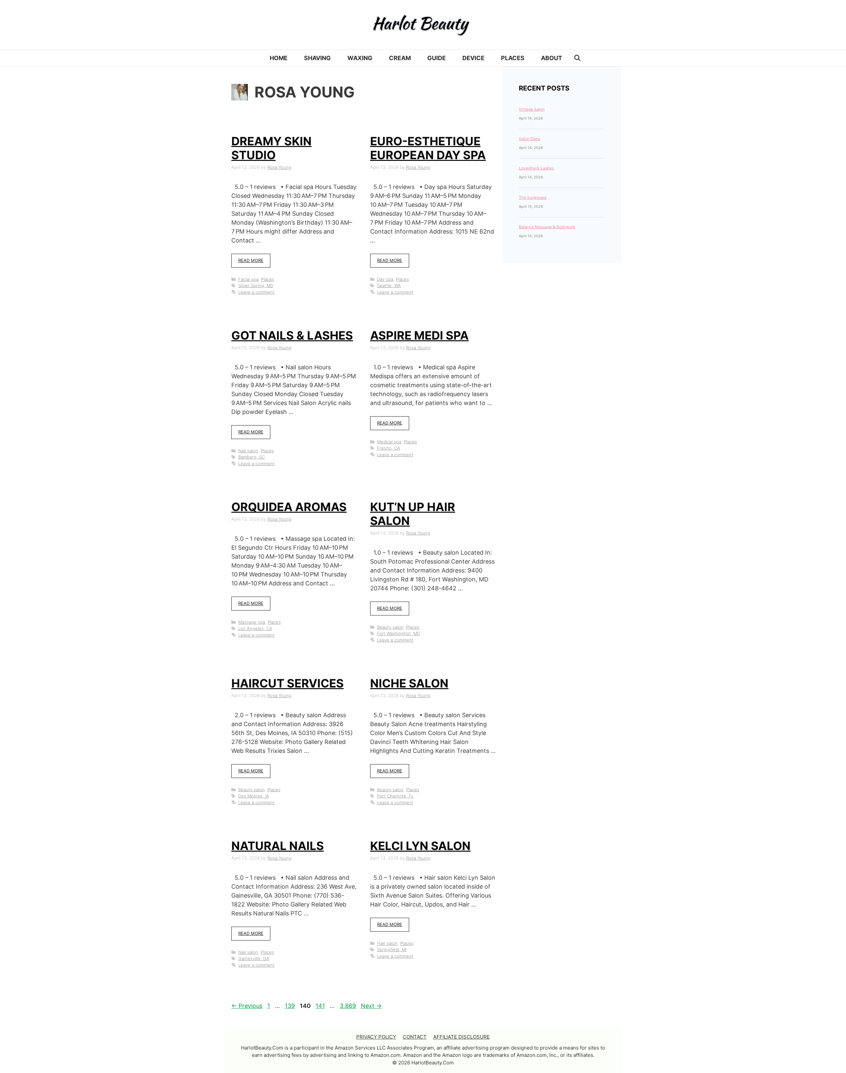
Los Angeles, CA (255, 628)
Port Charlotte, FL (395, 795)
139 (290, 1005)
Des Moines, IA (253, 795)
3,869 (347, 1005)
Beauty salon (390, 627)
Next (371, 1005)
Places (512, 58)
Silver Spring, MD (255, 285)
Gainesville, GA (253, 958)
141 (321, 1005)
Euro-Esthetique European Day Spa (428, 148)
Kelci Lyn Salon (420, 846)
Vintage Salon (532, 109)
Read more (250, 260)
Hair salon (387, 943)
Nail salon (248, 450)
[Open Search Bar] (577, 58)
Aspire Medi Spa (419, 335)
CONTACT (415, 1037)
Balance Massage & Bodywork (547, 226)
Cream (400, 58)
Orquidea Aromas (289, 507)
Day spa (385, 279)
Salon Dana (529, 138)
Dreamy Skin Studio (271, 148)
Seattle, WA (389, 285)
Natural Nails (277, 846)
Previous (246, 1005)
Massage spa (251, 622)
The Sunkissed (532, 197)
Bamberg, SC (251, 457)
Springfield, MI (391, 949)
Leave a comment (256, 292)
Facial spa (248, 279)
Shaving (317, 58)
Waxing (359, 58)
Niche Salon (409, 683)
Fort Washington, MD (398, 633)
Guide (436, 58)
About (551, 58)
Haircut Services (287, 683)
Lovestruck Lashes (536, 168)
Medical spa (389, 441)
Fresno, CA (388, 448)
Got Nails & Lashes (292, 335)
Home (279, 58)
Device (473, 58)
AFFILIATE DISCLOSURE (461, 1037)
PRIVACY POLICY (376, 1037)
